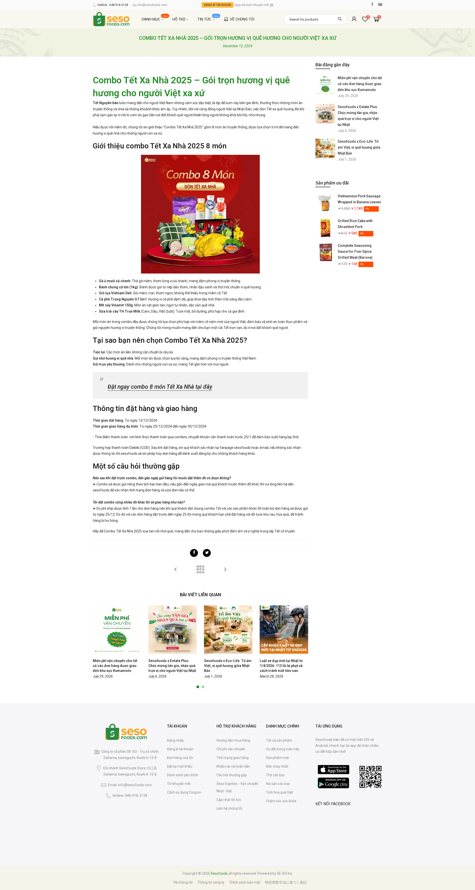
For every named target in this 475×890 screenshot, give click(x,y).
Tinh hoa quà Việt (279, 792)
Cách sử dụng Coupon (184, 792)
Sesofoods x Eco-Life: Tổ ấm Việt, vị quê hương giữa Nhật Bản (359, 147)
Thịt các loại (275, 775)
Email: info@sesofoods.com (130, 785)
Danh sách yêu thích (182, 775)
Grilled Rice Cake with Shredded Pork (355, 224)
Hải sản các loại (278, 784)
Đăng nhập (175, 740)
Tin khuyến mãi (178, 784)
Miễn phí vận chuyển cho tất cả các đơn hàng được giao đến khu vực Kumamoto (360, 84)
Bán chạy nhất (277, 766)
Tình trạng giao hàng (232, 758)
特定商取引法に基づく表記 (286, 882)
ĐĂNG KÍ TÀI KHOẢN (217, 5)
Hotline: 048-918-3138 (130, 796)
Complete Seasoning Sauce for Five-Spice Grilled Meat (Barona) (355, 251)
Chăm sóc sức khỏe (281, 801)
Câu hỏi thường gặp (231, 775)
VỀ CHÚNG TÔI (242, 19)
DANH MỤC (155, 18)
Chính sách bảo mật (244, 882)
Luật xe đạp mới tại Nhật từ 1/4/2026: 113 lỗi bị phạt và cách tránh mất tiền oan (281, 666)
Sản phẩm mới (277, 758)
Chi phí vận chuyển (230, 749)
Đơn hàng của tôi (180, 758)
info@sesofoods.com (152, 5)
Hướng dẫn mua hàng (233, 740)
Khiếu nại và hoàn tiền (233, 766)
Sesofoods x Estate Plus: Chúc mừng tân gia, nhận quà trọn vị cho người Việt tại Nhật (358, 116)
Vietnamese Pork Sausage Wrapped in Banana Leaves (359, 199)
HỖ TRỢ (178, 19)
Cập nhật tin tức (228, 800)
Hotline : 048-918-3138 (112, 5)
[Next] (303, 647)
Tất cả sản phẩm (279, 740)
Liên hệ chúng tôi (229, 808)
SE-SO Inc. (285, 873)
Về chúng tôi (182, 882)
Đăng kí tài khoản (180, 749)
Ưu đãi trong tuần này (282, 749)
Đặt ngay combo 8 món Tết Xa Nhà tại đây (160, 387)
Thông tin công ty (210, 882)
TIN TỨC (208, 18)
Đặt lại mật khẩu (179, 766)
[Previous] (97, 647)
